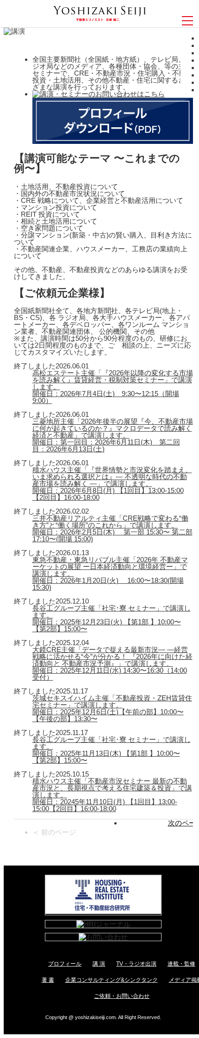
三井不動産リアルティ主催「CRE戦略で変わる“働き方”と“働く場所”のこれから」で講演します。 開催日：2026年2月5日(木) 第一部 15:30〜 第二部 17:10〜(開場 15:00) (112, 528)
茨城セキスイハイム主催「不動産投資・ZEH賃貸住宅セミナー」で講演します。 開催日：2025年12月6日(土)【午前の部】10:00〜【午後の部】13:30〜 (112, 708)
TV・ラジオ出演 (136, 964)
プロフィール (64, 964)
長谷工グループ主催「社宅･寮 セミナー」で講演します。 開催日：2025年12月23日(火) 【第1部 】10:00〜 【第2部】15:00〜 (111, 618)
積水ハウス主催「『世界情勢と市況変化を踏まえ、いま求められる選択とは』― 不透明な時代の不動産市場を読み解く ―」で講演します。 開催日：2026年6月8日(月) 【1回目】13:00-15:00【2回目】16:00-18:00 (112, 483)
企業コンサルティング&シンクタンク (111, 980)
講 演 (99, 964)
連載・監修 (181, 964)
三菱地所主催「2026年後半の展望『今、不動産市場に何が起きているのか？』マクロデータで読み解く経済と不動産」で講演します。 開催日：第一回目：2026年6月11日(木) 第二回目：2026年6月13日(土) (112, 435)
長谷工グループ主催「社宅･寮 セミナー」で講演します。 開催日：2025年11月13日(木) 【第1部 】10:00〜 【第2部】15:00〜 (111, 749)
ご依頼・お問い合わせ (121, 996)
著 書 (48, 980)
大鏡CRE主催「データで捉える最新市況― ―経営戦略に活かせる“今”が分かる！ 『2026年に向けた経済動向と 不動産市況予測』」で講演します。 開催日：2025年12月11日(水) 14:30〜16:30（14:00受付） (112, 663)
